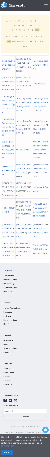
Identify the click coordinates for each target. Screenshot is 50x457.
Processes (7, 312)
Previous (15, 36)
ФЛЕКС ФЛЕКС (23, 149)
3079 (42, 36)
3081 (14, 41)
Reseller (6, 376)
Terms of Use (41, 432)
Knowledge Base (10, 320)
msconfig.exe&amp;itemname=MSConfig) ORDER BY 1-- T (8, 104)
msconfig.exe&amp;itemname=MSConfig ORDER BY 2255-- (8, 127)
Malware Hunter (10, 279)
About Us (7, 368)
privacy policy (7, 446)
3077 (32, 36)
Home (6, 432)
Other (37, 30)
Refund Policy (31, 432)
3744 (30, 41)
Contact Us (7, 384)
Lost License (8, 340)
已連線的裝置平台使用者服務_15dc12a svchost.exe (40, 249)
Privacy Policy (20, 432)
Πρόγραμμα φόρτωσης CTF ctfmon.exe (40, 65)
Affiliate (6, 380)
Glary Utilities (8, 275)
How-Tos (7, 324)
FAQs (5, 344)
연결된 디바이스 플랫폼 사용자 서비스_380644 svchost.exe (8, 149)
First (8, 36)
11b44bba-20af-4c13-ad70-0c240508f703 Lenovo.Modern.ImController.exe (40, 149)
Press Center (8, 372)
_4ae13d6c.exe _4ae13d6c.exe (8, 170)
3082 (19, 41)
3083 (24, 41)
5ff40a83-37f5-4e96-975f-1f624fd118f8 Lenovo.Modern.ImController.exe (23, 210)
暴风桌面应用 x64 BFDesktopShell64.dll (8, 65)
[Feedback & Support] (45, 430)
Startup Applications (11, 308)
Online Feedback (10, 348)
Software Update (10, 287)
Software (7, 316)
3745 (35, 41)
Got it (7, 452)
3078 (37, 36)
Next (41, 41)
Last (25, 46)
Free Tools (7, 291)
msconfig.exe (39, 83)
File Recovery (8, 283)
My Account (8, 352)
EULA (12, 432)
